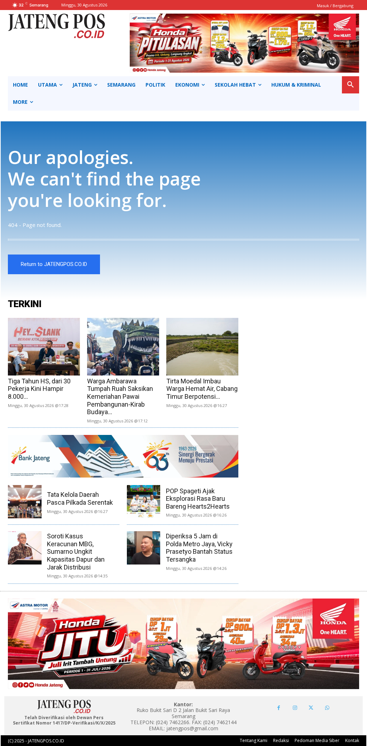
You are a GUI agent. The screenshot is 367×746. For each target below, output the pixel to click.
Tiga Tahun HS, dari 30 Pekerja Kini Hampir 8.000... (39, 388)
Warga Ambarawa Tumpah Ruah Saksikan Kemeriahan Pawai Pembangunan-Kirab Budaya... (120, 396)
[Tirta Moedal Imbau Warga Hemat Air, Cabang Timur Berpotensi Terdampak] (202, 347)
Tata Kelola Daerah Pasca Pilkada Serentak (80, 498)
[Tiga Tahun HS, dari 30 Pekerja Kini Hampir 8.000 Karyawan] (44, 347)
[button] (350, 84)
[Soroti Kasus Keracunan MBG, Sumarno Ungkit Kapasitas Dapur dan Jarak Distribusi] (24, 548)
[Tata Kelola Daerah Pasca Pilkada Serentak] (24, 501)
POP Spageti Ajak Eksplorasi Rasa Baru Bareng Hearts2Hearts (198, 498)
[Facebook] (278, 708)
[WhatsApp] (327, 708)
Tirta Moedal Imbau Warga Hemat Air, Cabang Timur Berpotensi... (202, 388)
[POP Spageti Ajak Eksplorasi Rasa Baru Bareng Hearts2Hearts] (143, 501)
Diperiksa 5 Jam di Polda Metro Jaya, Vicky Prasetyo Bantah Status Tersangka (199, 547)
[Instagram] (295, 708)
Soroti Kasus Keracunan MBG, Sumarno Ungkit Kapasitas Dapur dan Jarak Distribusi (76, 551)
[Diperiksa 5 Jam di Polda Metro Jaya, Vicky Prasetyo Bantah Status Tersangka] (143, 548)
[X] (311, 708)
